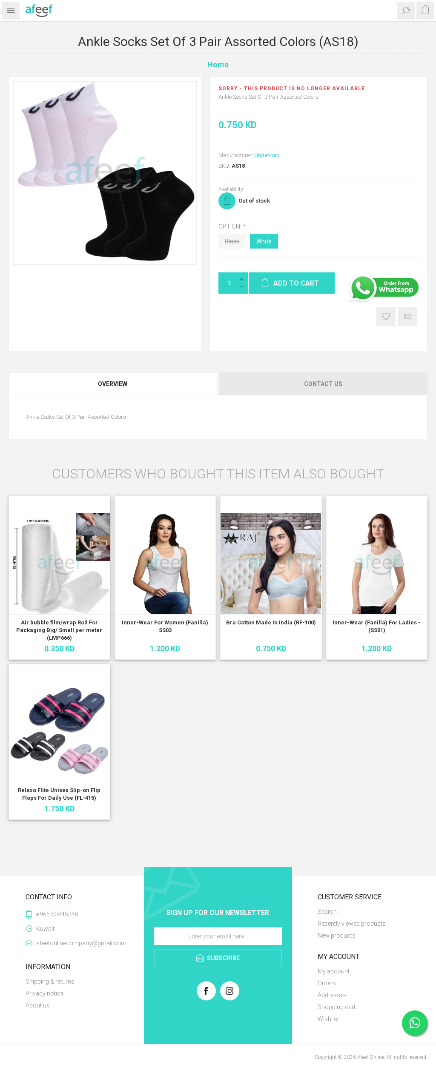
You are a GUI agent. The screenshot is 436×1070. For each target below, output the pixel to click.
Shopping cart (337, 1007)
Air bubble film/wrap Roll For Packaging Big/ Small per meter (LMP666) (59, 630)
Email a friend (407, 316)
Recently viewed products (352, 923)
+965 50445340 (57, 914)
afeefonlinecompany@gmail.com (77, 943)
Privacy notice (44, 993)
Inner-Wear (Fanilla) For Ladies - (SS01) (377, 626)
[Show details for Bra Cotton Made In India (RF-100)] (271, 563)
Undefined (267, 155)
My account (334, 971)
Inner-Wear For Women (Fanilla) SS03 (165, 626)
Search (327, 911)
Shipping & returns (50, 981)
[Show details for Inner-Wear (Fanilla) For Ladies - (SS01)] (377, 563)
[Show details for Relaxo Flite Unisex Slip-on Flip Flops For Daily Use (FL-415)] (59, 731)
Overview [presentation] (112, 384)
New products (337, 935)
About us (38, 1005)
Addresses (332, 995)
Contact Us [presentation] (323, 384)
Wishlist (328, 1019)
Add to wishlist (386, 316)
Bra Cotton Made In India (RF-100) (271, 622)
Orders (327, 983)
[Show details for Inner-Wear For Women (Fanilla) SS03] (165, 563)
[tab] (113, 383)
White (264, 241)
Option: (230, 226)
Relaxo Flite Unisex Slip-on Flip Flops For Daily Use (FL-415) (59, 794)
